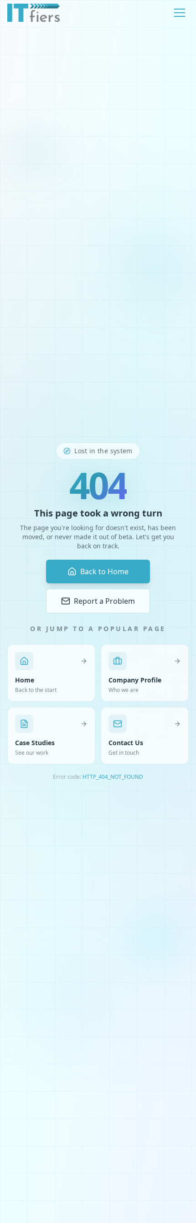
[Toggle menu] (179, 13)
